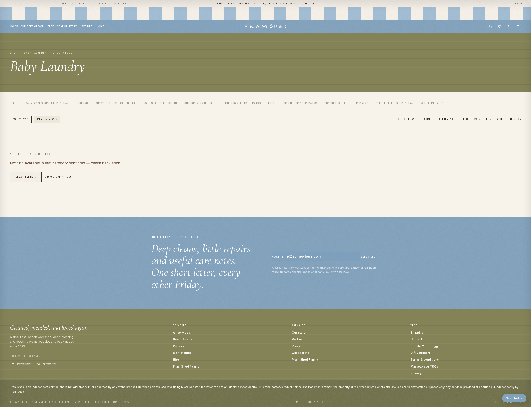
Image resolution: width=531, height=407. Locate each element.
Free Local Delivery (62, 26)
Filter (23, 119)
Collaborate (300, 352)
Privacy (415, 373)
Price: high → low (508, 119)
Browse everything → (60, 176)
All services (181, 332)
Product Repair (337, 103)
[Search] (490, 26)
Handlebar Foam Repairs (242, 103)
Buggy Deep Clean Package (116, 103)
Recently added (447, 119)
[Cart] (518, 26)
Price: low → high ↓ (476, 119)
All (15, 103)
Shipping (417, 332)
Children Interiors (199, 103)
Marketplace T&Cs (424, 366)
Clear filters (26, 176)
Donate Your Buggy (424, 346)
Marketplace (182, 352)
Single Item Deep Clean (395, 103)
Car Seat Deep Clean (160, 103)
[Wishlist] (500, 26)
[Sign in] (509, 26)
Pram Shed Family (186, 366)
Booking (82, 103)
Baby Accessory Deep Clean (47, 103)
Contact (519, 3)
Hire (271, 103)
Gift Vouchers (420, 352)
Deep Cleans (182, 339)
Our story (299, 332)
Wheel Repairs (432, 103)
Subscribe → (369, 256)
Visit (101, 26)
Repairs (87, 26)
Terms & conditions (424, 359)
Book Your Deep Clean (26, 26)
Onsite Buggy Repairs (300, 103)
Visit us (297, 339)
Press (296, 346)
